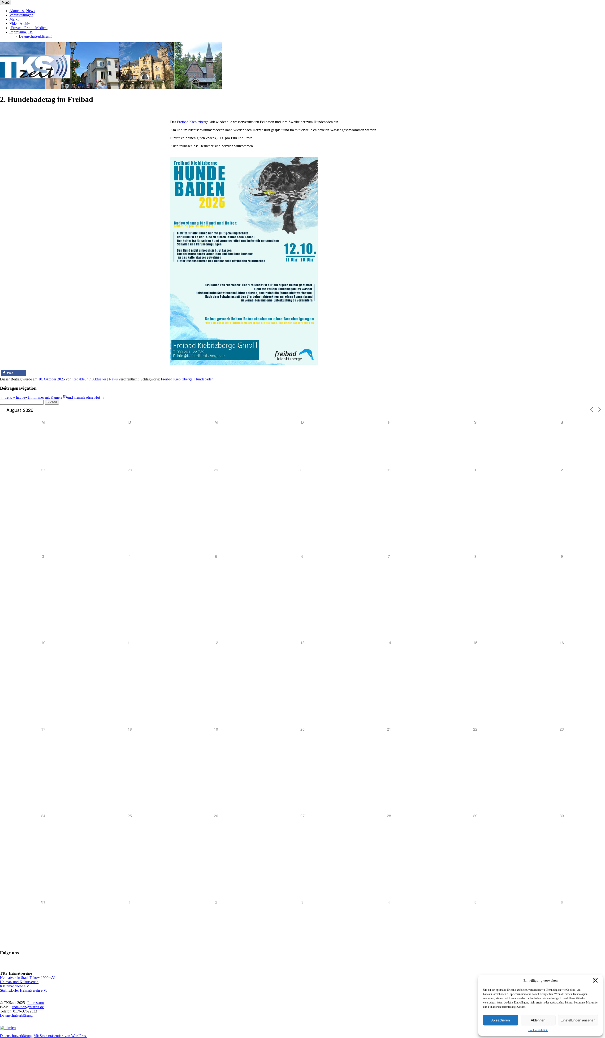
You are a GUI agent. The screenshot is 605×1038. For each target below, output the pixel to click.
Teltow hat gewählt (16, 397)
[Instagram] (37, 965)
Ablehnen (538, 1020)
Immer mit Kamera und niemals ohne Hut (69, 397)
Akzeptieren (500, 1020)
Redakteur (80, 379)
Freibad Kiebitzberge (192, 122)
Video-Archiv (19, 24)
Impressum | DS (21, 32)
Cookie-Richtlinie (538, 1030)
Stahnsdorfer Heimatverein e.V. (23, 990)
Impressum (35, 1003)
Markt (13, 19)
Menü (5, 2)
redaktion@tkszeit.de (28, 1007)
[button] (595, 980)
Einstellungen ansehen (578, 1020)
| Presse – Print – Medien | (28, 28)
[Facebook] (14, 965)
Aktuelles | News (22, 11)
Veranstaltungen (21, 15)
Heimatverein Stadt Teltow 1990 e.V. (27, 978)
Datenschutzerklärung (35, 36)
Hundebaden (203, 379)
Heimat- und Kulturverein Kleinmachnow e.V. (19, 984)
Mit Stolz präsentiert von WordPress (60, 1036)
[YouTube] (26, 965)
